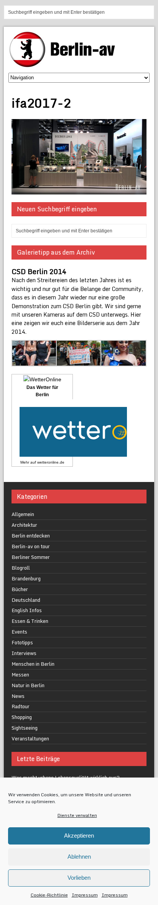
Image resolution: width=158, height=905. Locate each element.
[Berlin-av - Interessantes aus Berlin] (65, 64)
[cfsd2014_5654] (35, 362)
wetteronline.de (50, 462)
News (18, 696)
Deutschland (26, 600)
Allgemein (23, 514)
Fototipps (22, 642)
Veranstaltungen (30, 738)
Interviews (24, 653)
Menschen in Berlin (33, 664)
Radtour (21, 706)
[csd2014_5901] (79, 362)
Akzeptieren (79, 835)
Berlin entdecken (31, 535)
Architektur (24, 525)
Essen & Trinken (30, 621)
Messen (20, 674)
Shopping (22, 717)
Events (19, 631)
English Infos (27, 610)
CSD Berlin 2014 (39, 271)
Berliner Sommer (31, 557)
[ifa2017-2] (79, 190)
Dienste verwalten (77, 815)
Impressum (85, 894)
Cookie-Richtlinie (49, 894)
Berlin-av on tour (31, 546)
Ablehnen (79, 856)
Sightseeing (25, 728)
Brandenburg (26, 578)
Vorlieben (79, 877)
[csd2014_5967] (123, 362)
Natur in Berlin (28, 685)
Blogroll (21, 568)
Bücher (20, 589)
